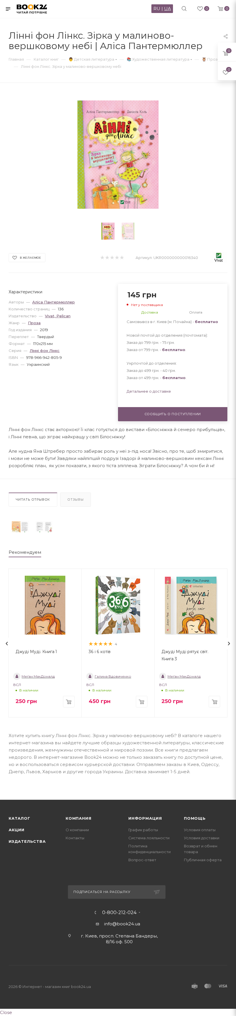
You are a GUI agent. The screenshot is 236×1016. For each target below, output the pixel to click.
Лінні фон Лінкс (45, 350)
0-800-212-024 (119, 912)
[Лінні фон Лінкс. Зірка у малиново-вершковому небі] (20, 527)
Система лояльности (149, 838)
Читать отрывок (33, 499)
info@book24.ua (122, 923)
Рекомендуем (25, 552)
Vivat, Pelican (58, 316)
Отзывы (75, 499)
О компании (77, 829)
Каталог (19, 818)
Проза (34, 322)
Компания (78, 818)
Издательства (27, 841)
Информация (145, 818)
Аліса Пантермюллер (53, 302)
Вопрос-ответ (142, 859)
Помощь (195, 818)
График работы (143, 829)
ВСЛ (17, 685)
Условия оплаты (200, 829)
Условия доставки (201, 838)
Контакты (75, 838)
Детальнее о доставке (149, 391)
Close (6, 1012)
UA (167, 8)
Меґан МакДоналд (38, 676)
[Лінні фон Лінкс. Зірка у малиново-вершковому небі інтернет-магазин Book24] (118, 154)
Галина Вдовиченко (113, 676)
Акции (16, 829)
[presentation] (7, 643)
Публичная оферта (203, 859)
